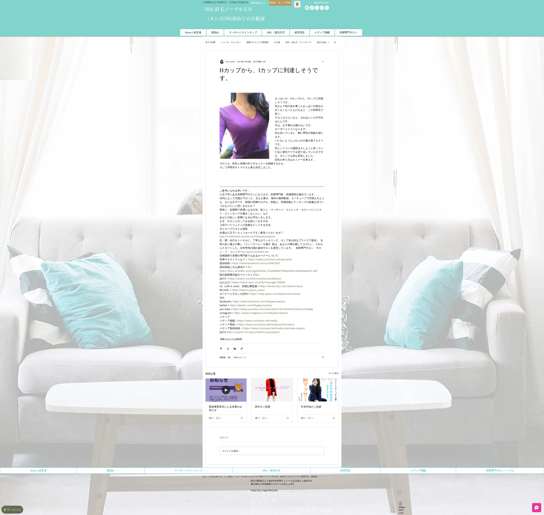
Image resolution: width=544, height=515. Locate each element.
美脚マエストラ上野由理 (257, 42)
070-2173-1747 (321, 3)
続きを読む (322, 42)
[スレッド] (322, 8)
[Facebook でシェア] (221, 348)
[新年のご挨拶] (272, 390)
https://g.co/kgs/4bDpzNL (264, 490)
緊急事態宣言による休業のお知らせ (225, 408)
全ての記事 (210, 42)
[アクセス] (297, 4)
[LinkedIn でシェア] (234, 348)
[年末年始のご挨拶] (318, 390)
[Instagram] (327, 8)
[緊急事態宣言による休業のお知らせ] (226, 390)
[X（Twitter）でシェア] (228, 348)
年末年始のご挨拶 (311, 406)
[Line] (307, 8)
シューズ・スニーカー (231, 42)
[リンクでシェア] (241, 348)
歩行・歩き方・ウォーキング (298, 42)
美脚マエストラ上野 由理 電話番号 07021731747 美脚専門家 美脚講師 (288, 476)
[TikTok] (312, 8)
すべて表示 (334, 373)
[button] (335, 42)
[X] (317, 8)
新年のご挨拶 (262, 406)
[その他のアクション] (322, 61)
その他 (277, 42)
